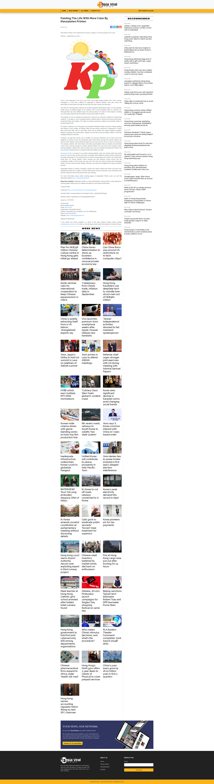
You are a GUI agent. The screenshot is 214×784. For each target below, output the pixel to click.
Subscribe (139, 770)
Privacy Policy (104, 764)
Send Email (68, 207)
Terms (102, 761)
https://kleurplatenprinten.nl (80, 178)
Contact (102, 769)
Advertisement (104, 767)
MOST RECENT (73, 11)
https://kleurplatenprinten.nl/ (75, 215)
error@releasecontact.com (69, 224)
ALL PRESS (84, 11)
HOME (64, 11)
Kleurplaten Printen (66, 153)
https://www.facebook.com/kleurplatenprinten (82, 190)
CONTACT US (95, 11)
